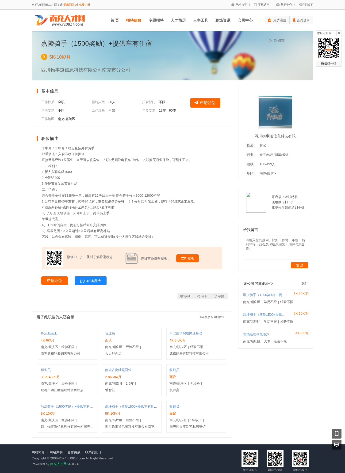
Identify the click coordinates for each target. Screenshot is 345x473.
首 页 (115, 20)
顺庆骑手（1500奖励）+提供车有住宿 (68, 406)
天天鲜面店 (113, 353)
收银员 (174, 370)
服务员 (46, 370)
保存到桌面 (306, 4)
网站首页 (241, 4)
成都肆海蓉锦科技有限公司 (189, 353)
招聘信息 (133, 20)
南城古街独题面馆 (118, 370)
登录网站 (69, 4)
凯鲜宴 (174, 390)
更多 (304, 283)
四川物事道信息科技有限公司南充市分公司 (72, 426)
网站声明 (56, 452)
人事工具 (200, 20)
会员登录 (303, 20)
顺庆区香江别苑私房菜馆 (187, 426)
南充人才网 (58, 464)
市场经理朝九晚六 (256, 334)
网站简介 (38, 452)
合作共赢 (73, 452)
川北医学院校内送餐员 (185, 333)
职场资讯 (222, 20)
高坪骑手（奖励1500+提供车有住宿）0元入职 (138, 406)
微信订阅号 (324, 33)
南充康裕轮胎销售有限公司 (60, 353)
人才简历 (178, 20)
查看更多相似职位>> (212, 317)
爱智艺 (110, 390)
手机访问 (263, 4)
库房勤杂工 (49, 333)
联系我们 (91, 452)
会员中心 (245, 20)
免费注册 (84, 4)
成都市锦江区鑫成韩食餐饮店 (62, 390)
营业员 (110, 333)
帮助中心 (286, 4)
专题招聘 (156, 20)
